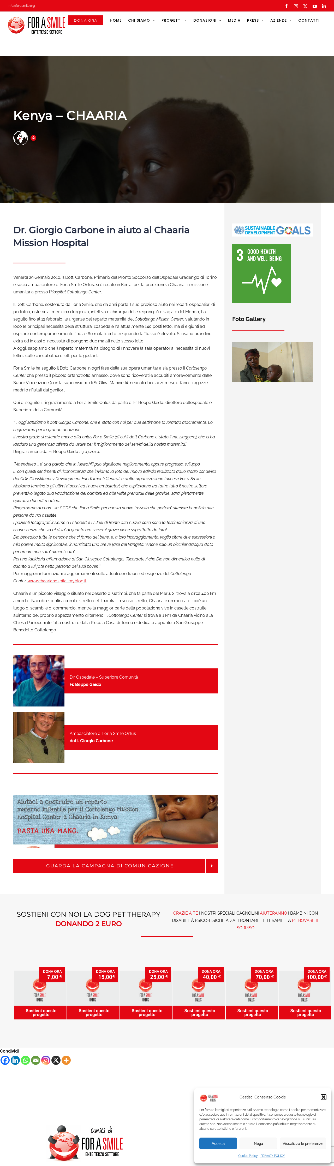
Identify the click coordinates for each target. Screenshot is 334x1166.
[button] (323, 1097)
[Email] (35, 1060)
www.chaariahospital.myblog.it (57, 580)
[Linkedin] (15, 1060)
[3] (261, 246)
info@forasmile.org (21, 6)
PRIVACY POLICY (272, 1156)
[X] (56, 1060)
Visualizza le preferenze (303, 1143)
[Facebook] (5, 1060)
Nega (258, 1143)
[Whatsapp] (25, 1060)
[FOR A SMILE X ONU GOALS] (272, 225)
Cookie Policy (248, 1156)
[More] (66, 1060)
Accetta (218, 1143)
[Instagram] (45, 1060)
